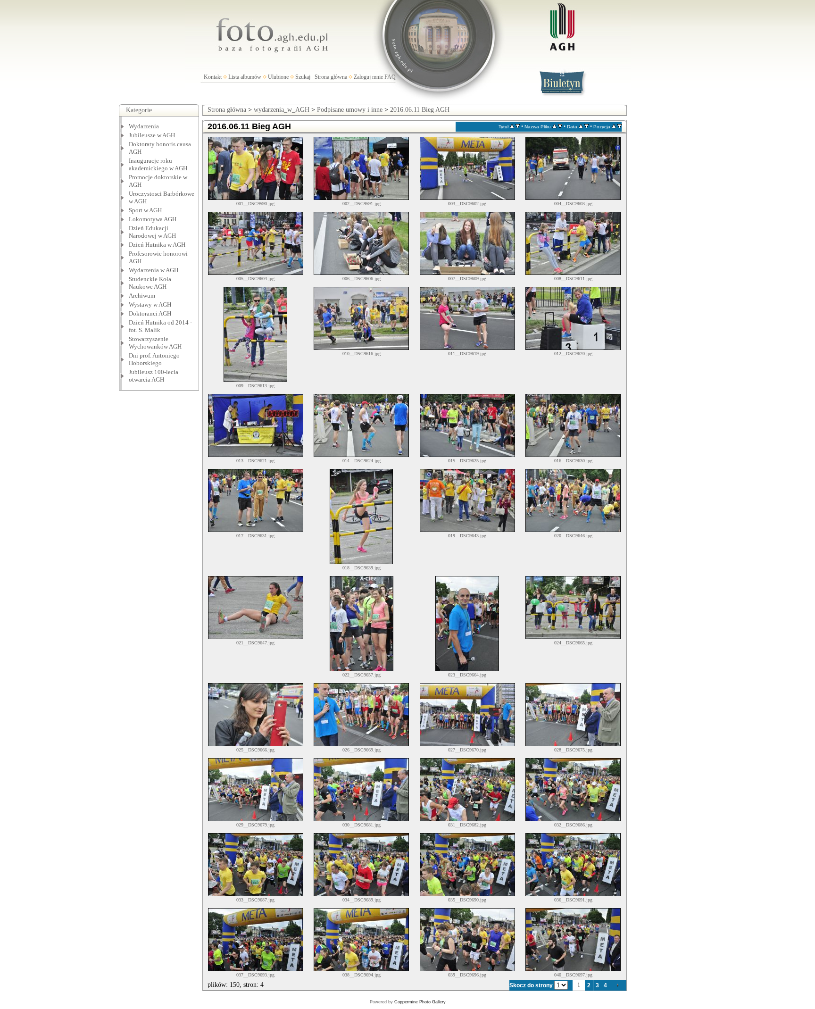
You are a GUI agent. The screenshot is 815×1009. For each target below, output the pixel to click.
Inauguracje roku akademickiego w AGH (158, 164)
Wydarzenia (144, 126)
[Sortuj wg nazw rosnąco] (554, 126)
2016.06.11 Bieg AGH (419, 109)
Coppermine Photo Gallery (420, 1002)
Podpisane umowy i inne (350, 109)
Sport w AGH (145, 210)
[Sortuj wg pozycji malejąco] (619, 126)
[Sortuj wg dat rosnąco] (581, 126)
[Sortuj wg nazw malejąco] (560, 126)
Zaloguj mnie (368, 77)
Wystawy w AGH (150, 304)
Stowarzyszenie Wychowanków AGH (155, 342)
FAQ (390, 77)
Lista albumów (244, 77)
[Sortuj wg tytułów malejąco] (518, 126)
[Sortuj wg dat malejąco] (586, 126)
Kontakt (213, 77)
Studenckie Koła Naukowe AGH (150, 282)
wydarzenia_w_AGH (281, 109)
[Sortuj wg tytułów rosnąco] (512, 126)
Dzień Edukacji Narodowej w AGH (152, 232)
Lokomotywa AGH (152, 219)
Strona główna (331, 77)
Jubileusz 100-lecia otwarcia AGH (153, 375)
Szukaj (302, 77)
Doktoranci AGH (150, 313)
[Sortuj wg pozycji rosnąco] (614, 126)
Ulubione (278, 77)
